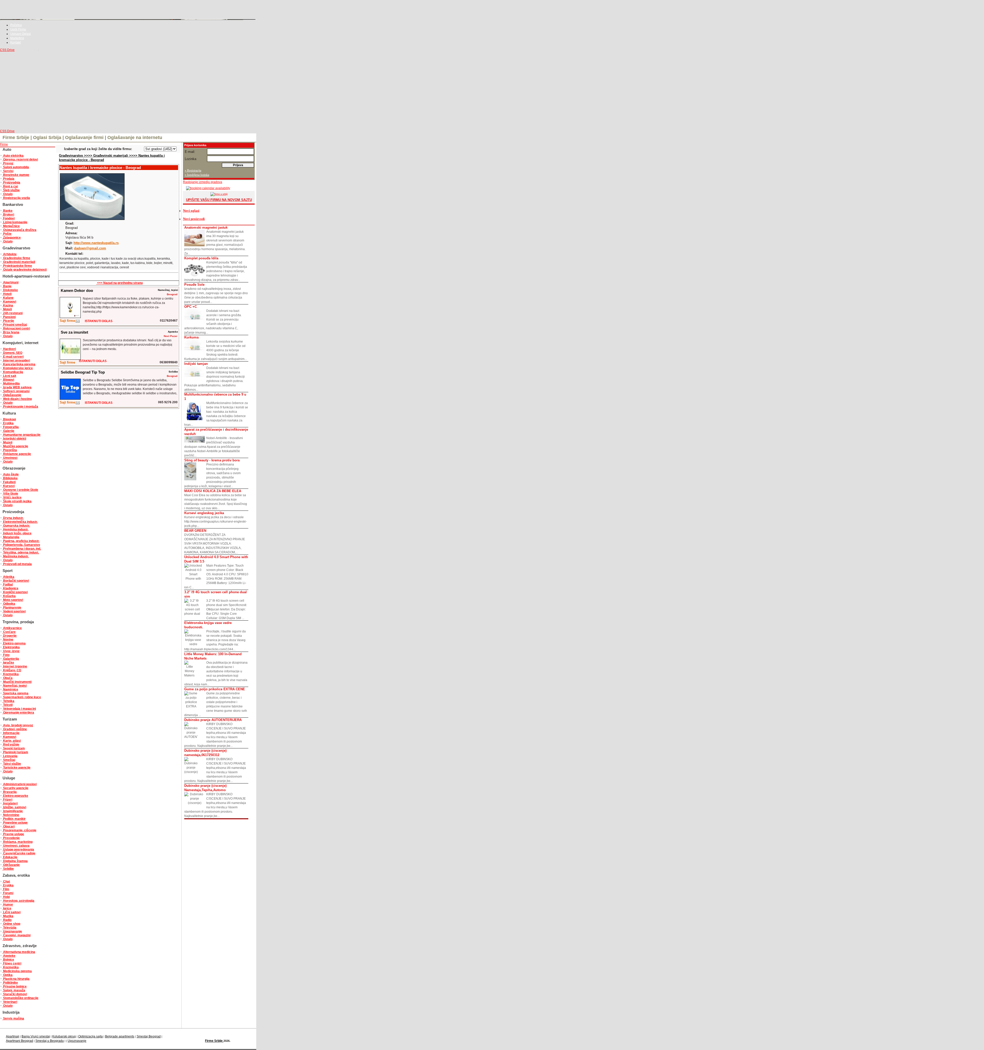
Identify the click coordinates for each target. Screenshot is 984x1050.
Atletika (8, 577)
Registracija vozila (16, 198)
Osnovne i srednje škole (20, 490)
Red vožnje (10, 744)
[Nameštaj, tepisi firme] (77, 322)
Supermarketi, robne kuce (21, 697)
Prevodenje (11, 838)
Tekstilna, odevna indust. (20, 552)
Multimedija (11, 383)
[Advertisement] (128, 90)
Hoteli (7, 294)
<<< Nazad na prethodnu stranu (119, 283)
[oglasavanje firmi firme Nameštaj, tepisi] (70, 316)
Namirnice (10, 689)
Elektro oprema (14, 643)
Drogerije (9, 636)
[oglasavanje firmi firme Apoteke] (70, 358)
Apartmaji (12, 1036)
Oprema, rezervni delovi (20, 159)
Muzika (7, 916)
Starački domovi (14, 994)
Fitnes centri (11, 963)
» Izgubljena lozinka (197, 175)
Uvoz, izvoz (10, 651)
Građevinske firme (16, 258)
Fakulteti (9, 482)
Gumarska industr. (16, 525)
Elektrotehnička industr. (20, 522)
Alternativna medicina (18, 952)
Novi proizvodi (194, 219)
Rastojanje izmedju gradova (202, 182)
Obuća (7, 678)
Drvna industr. (13, 518)
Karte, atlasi (11, 741)
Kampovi (9, 301)
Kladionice (10, 588)
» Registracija (193, 170)
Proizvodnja (11, 182)
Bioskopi (9, 419)
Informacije (10, 733)
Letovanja (9, 756)
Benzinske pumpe (15, 175)
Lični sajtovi (11, 912)
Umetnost (9, 458)
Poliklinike (10, 982)
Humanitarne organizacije (21, 435)
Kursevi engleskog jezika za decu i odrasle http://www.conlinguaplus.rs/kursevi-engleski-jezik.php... (215, 519)
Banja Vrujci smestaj (36, 1036)
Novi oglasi (191, 211)
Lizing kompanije (14, 222)
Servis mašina (13, 1018)
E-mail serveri (13, 356)
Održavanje (11, 865)
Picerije (8, 321)
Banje (7, 286)
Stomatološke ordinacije (20, 998)
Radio (7, 920)
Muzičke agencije (15, 446)
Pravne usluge (13, 834)
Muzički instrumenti (17, 682)
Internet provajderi (16, 360)
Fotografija (10, 427)
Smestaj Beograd (149, 1036)
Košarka (9, 596)
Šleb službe (11, 190)
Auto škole (10, 474)
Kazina (7, 305)
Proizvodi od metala (17, 564)
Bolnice (8, 959)
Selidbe (8, 869)
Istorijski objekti (14, 438)
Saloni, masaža (13, 990)
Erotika (8, 423)
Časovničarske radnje (18, 853)
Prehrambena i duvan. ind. (21, 548)
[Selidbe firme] (77, 404)
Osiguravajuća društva (19, 230)
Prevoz (7, 163)
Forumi (7, 893)
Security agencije (15, 788)
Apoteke (8, 956)
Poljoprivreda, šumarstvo (21, 545)
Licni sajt (9, 376)
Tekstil (7, 705)
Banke (7, 211)
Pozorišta (9, 450)
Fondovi (8, 218)
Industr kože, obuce (17, 533)
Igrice (6, 908)
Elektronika (11, 647)
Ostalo (7, 194)
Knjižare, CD (11, 670)
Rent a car (10, 186)
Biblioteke (10, 478)
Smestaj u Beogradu (49, 1041)
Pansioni (9, 317)
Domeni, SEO (12, 353)
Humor (7, 904)
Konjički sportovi (15, 592)
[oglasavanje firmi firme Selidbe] (70, 398)
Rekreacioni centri (16, 328)
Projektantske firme (17, 266)
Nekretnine (10, 815)
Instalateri (10, 803)
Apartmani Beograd (19, 1041)
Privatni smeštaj (14, 324)
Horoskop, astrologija (18, 901)
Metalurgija (10, 537)
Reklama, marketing (17, 842)
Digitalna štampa (15, 861)
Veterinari (9, 1002)
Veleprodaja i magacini (19, 708)
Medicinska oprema (17, 971)
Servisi (7, 171)
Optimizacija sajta (90, 1036)
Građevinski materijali (18, 262)
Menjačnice (11, 226)
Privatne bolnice (14, 986)
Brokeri (8, 214)
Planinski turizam (15, 752)
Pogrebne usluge (15, 822)
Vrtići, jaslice (12, 497)
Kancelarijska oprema (18, 364)
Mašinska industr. (15, 556)
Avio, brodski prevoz (17, 725)
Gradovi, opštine (14, 729)
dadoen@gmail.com (90, 248)
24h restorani (12, 313)
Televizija (9, 927)
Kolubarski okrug (64, 1036)
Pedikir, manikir (14, 819)
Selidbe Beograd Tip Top (83, 372)
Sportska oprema (15, 693)
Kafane (8, 298)
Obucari (8, 826)
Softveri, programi (15, 391)
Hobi (6, 897)
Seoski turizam (13, 748)
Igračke (8, 662)
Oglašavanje (11, 395)
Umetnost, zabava (15, 845)
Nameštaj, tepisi (14, 685)
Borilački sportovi (15, 580)
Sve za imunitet (74, 332)
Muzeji (7, 442)
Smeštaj (8, 760)
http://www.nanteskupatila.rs (96, 243)
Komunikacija (12, 372)
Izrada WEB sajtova (17, 387)
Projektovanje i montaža (20, 406)
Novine (7, 639)
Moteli (7, 309)
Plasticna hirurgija (15, 979)
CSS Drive (7, 50)
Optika (7, 975)
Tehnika (8, 701)
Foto (5, 655)
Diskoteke (10, 290)
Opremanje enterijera (18, 712)
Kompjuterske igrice (17, 368)
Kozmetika (10, 674)
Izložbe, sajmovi (14, 807)
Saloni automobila (15, 167)
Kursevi (8, 486)
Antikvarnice (12, 628)
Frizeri (7, 799)
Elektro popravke (15, 796)
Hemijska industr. (15, 529)
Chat (6, 881)
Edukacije (9, 857)
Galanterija (10, 659)
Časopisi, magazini (16, 935)
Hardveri (9, 349)
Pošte (7, 234)
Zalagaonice (11, 237)
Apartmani (10, 282)
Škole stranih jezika (17, 501)
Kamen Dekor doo (77, 290)
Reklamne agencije (16, 454)
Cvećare (9, 632)
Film (5, 889)
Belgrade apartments (119, 1036)
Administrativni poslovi (19, 784)
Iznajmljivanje (12, 811)
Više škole (10, 493)
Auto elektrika (13, 155)
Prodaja (8, 179)
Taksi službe (11, 764)
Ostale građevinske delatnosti (24, 269)
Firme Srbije (214, 1041)
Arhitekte (9, 254)
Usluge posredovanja (18, 849)
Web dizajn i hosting (17, 399)
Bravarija (9, 792)
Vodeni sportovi (14, 611)
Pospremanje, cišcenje (19, 830)
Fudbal (7, 584)
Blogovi (8, 379)
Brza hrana (10, 332)
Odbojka (8, 604)
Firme (4, 144)
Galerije (8, 431)
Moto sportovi (12, 600)
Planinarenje (11, 607)
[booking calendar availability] (206, 188)
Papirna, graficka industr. (20, 541)
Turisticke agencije (16, 767)
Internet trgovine (14, 666)
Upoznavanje (12, 931)
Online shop (11, 924)
